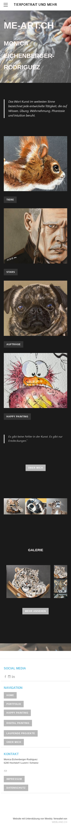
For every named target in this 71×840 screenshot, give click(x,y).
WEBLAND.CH (59, 822)
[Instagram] (9, 676)
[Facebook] (5, 676)
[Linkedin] (13, 676)
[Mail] (5, 771)
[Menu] (5, 5)
